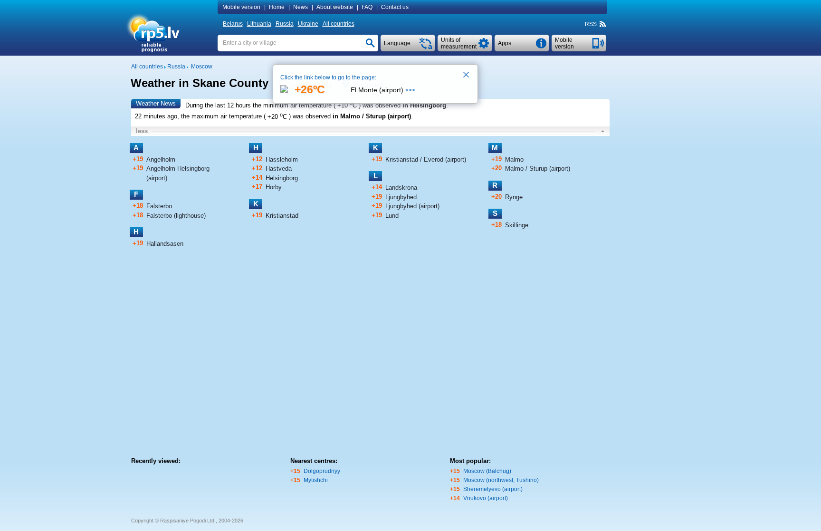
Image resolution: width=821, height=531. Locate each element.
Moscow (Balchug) (487, 471)
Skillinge (516, 225)
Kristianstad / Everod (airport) (425, 159)
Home (277, 7)
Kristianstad (282, 215)
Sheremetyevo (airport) (493, 489)
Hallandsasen (164, 243)
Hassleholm (282, 159)
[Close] (466, 75)
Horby (274, 187)
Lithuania (259, 23)
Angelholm (160, 159)
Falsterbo (159, 206)
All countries (338, 23)
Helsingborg (282, 178)
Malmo (514, 159)
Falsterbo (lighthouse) (176, 215)
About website (334, 7)
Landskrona (401, 187)
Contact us (395, 7)
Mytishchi (316, 480)
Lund (392, 215)
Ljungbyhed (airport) (412, 206)
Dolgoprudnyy (322, 471)
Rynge (514, 197)
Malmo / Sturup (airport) (537, 168)
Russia (285, 23)
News (300, 7)
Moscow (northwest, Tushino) (501, 480)
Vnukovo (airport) (485, 498)
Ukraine (308, 23)
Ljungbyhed (401, 197)
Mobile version (241, 7)
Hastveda (279, 168)
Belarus (233, 23)
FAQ (367, 7)
